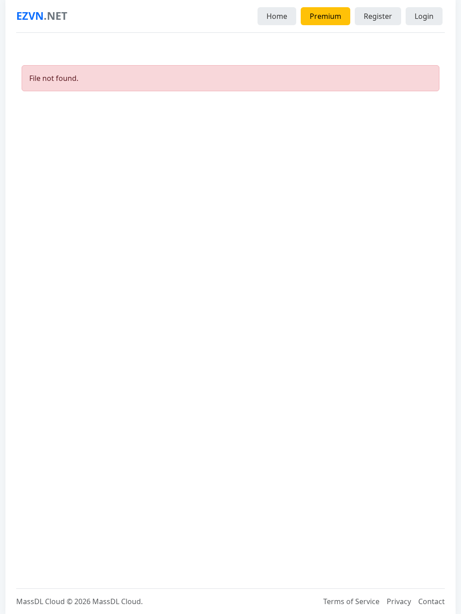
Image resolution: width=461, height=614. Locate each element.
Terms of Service (351, 601)
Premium (325, 16)
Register (378, 16)
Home (277, 16)
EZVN (42, 16)
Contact (431, 601)
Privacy (399, 601)
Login (424, 16)
